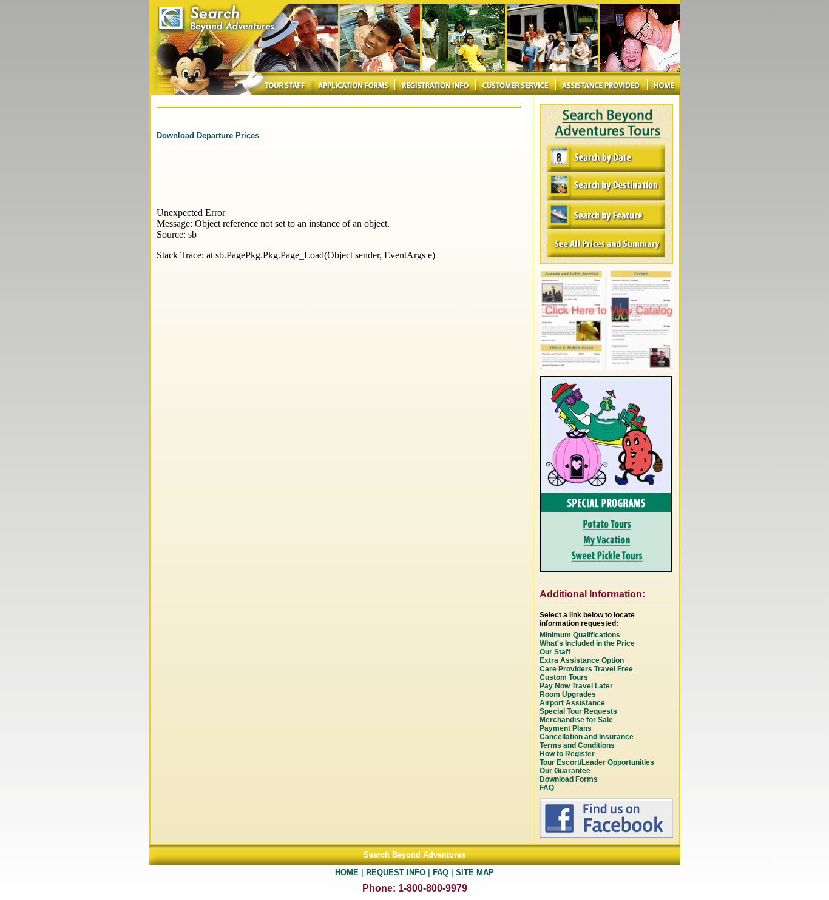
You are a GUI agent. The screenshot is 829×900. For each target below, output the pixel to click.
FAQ (440, 872)
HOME (347, 872)
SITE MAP (475, 872)
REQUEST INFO (395, 872)
